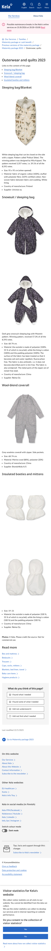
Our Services (10, 39)
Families (22, 39)
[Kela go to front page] (7, 6)
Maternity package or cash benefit (17, 42)
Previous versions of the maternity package (20, 45)
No (25, 937)
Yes (25, 929)
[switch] (4, 830)
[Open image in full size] (25, 120)
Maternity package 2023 (12, 48)
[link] (13, 16)
